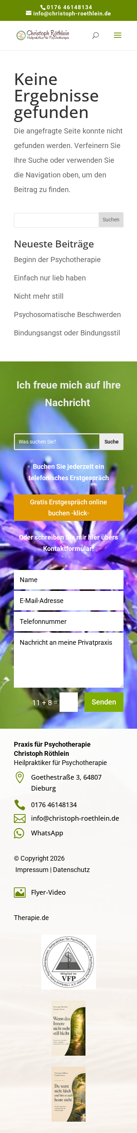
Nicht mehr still (39, 296)
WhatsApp (47, 832)
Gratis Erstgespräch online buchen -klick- (68, 507)
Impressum (32, 869)
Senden (104, 702)
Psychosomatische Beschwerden (67, 314)
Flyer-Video (48, 892)
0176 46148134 (69, 7)
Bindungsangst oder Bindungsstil (67, 332)
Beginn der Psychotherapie (57, 259)
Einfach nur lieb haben (50, 277)
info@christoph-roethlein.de (75, 818)
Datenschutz (71, 869)
